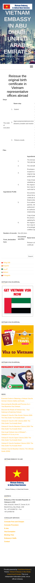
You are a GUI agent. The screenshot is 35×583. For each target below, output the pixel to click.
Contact (7, 541)
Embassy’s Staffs (10, 538)
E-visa (6, 528)
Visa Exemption (9, 531)
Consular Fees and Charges (14, 521)
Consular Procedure (11, 525)
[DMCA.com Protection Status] (17, 554)
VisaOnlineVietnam (24, 569)
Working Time (9, 535)
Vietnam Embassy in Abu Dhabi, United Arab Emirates (17, 32)
